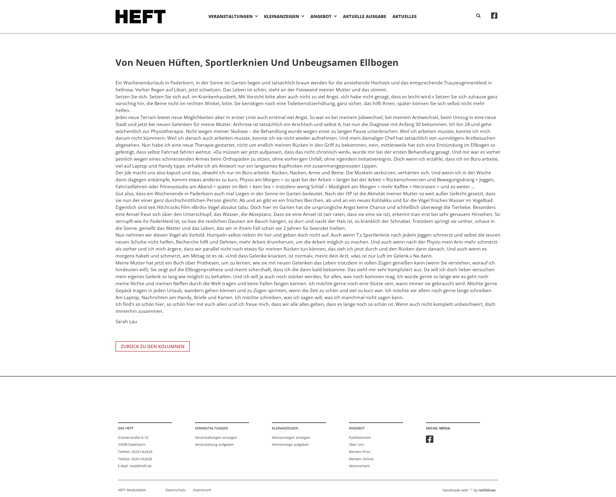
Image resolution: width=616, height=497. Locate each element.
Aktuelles (404, 16)
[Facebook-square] (494, 15)
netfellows (487, 490)
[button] (478, 16)
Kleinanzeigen (281, 16)
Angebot (321, 16)
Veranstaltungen (230, 16)
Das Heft (126, 428)
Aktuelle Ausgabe (364, 16)
